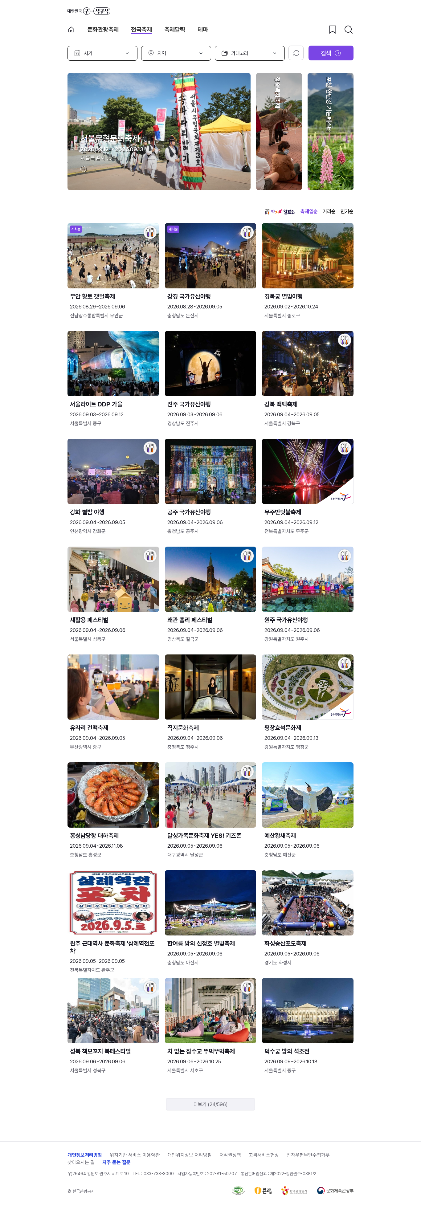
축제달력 (174, 29)
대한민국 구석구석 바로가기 (88, 11)
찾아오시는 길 (81, 1162)
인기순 (347, 211)
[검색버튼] (349, 30)
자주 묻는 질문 (116, 1162)
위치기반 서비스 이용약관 (135, 1155)
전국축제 (141, 29)
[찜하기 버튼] (332, 30)
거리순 (329, 211)
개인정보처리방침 (84, 1155)
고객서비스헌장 (264, 1155)
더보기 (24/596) (211, 1104)
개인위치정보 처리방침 (189, 1155)
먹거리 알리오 (280, 212)
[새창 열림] (238, 1193)
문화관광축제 (103, 29)
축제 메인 (71, 29)
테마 (203, 29)
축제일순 (309, 211)
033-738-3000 (159, 1173)
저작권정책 (230, 1155)
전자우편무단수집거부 (308, 1155)
